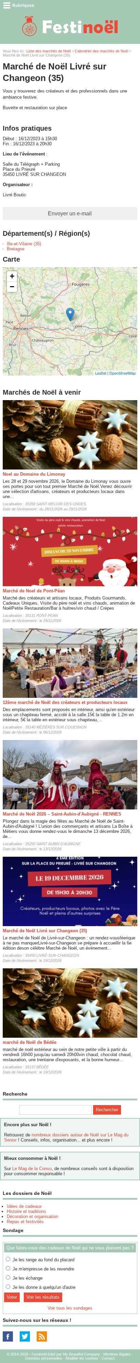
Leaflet (100, 373)
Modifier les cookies (82, 1358)
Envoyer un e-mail (70, 213)
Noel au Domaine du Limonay (34, 474)
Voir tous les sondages (70, 1308)
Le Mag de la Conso (32, 1168)
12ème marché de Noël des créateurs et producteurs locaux (65, 702)
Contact (108, 1358)
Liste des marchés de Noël (49, 51)
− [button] (12, 286)
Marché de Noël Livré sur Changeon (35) (45, 930)
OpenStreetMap (122, 373)
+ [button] (12, 276)
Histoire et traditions (26, 1211)
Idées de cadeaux (24, 1206)
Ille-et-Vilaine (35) (24, 243)
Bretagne (15, 248)
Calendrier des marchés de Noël (101, 51)
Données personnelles (43, 1358)
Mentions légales (117, 1354)
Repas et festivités (25, 1221)
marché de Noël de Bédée (29, 1042)
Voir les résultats (43, 1297)
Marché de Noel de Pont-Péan (34, 590)
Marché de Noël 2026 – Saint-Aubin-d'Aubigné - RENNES (62, 814)
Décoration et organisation (32, 1216)
